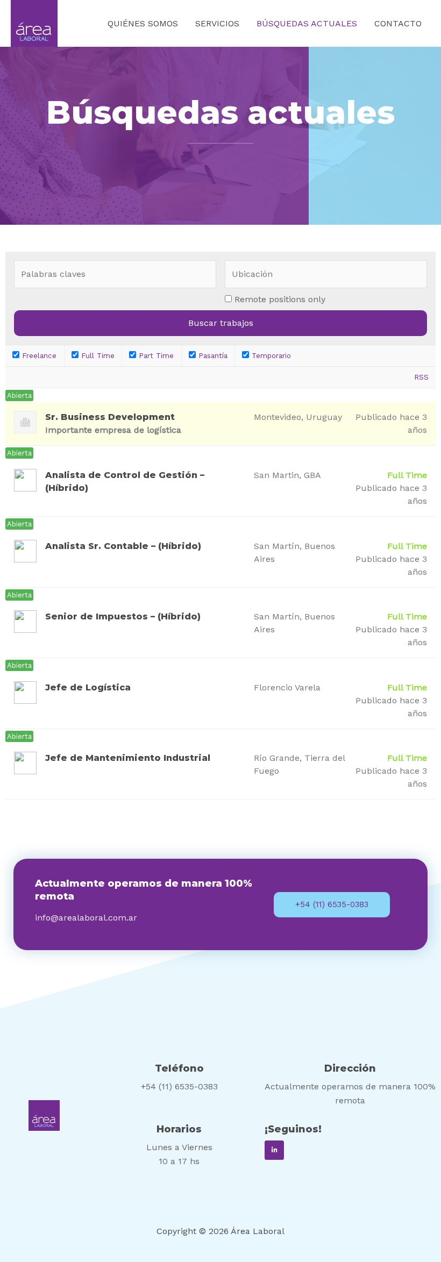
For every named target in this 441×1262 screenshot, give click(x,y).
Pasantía (211, 356)
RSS (421, 377)
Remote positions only (279, 299)
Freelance (37, 356)
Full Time (97, 356)
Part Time (155, 356)
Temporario (270, 356)
